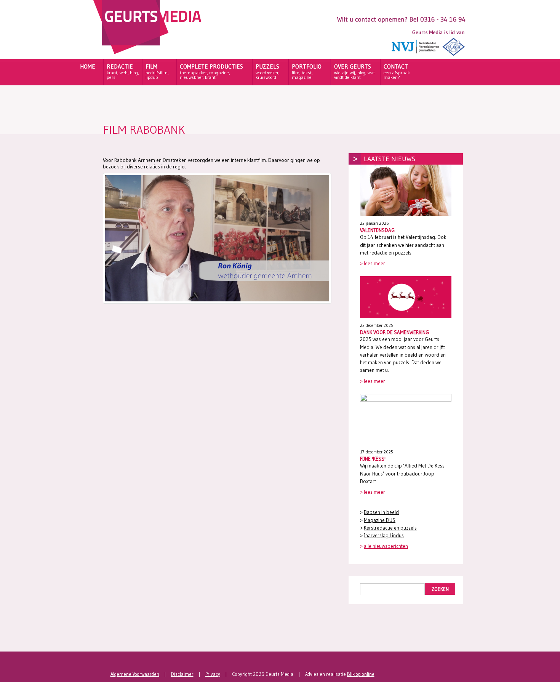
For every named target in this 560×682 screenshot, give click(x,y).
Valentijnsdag (377, 230)
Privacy (212, 674)
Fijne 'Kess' (373, 459)
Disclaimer (182, 674)
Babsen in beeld (381, 512)
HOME (87, 66)
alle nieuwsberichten (386, 546)
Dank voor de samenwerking (394, 332)
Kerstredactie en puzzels (390, 528)
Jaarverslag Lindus (384, 535)
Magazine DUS (379, 520)
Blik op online (360, 674)
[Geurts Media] (149, 52)
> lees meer (372, 263)
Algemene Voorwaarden (134, 674)
